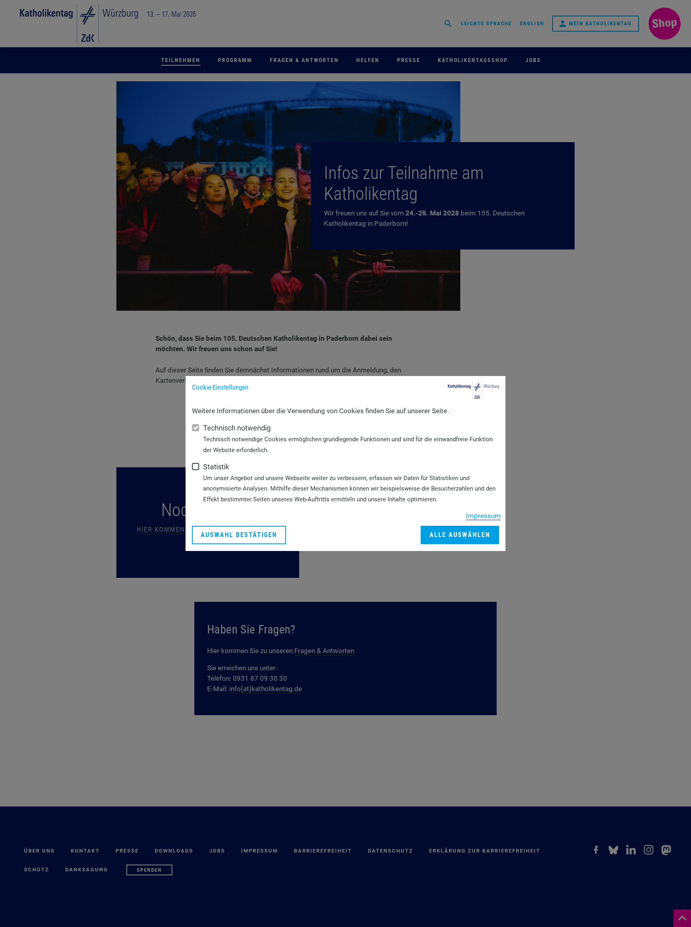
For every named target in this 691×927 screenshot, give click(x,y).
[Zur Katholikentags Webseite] (473, 390)
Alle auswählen (459, 535)
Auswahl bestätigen (239, 535)
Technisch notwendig (237, 428)
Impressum (483, 516)
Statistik (216, 466)
